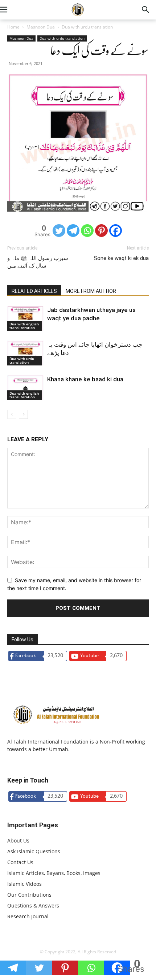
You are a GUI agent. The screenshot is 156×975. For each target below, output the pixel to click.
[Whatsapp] (87, 230)
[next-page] (23, 414)
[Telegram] (73, 230)
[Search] (146, 10)
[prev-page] (11, 414)
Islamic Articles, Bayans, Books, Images (53, 873)
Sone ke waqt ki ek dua (121, 258)
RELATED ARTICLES (34, 291)
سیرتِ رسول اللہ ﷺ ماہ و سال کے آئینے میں (37, 262)
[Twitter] (59, 230)
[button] (12, 10)
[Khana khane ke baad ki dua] (25, 387)
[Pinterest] (101, 230)
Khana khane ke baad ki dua (85, 379)
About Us (18, 840)
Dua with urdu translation (87, 27)
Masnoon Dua (40, 27)
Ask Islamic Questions (33, 851)
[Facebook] (115, 230)
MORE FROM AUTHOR (91, 291)
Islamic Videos (24, 883)
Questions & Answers (33, 905)
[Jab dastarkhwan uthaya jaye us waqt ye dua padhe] (25, 318)
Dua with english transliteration (24, 325)
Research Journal (28, 916)
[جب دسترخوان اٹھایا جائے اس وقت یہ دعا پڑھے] (25, 353)
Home (13, 27)
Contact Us (20, 862)
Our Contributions (29, 894)
